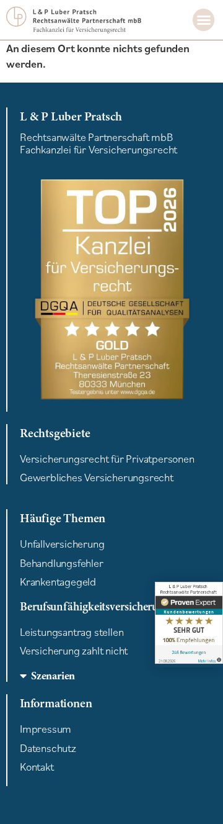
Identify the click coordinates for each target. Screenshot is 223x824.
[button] (204, 20)
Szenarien (53, 675)
